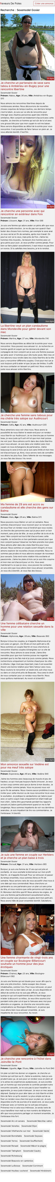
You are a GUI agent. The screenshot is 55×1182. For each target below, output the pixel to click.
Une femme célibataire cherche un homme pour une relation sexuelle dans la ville (27, 626)
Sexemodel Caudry (32, 1151)
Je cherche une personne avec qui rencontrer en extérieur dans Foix (22, 212)
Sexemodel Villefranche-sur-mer (16, 1131)
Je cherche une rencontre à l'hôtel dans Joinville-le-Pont (26, 1060)
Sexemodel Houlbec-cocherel (14, 1171)
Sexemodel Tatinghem (11, 1151)
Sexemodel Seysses (33, 1136)
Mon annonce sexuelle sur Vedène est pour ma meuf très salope (25, 766)
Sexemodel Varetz (41, 1131)
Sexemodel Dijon (29, 1126)
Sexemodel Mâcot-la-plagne (33, 1146)
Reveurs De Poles (10, 3)
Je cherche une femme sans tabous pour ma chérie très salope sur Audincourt (27, 417)
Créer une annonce (44, 3)
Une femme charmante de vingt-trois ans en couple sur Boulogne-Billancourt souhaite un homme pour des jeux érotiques (27, 962)
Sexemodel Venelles (10, 1126)
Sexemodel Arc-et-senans (13, 1121)
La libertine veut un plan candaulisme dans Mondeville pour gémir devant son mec (26, 329)
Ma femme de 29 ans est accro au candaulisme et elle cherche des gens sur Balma (27, 507)
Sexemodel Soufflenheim (31, 1141)
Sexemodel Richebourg (11, 1156)
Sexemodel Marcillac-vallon (39, 1121)
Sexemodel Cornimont (32, 1166)
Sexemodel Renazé (9, 1146)
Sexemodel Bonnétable (11, 1136)
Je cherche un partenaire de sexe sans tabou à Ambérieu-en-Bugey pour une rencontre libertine (25, 86)
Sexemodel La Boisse (10, 1166)
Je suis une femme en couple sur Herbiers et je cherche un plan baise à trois (27, 856)
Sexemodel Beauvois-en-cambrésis (17, 1161)
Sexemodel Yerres (9, 1141)
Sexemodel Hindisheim (40, 1171)
